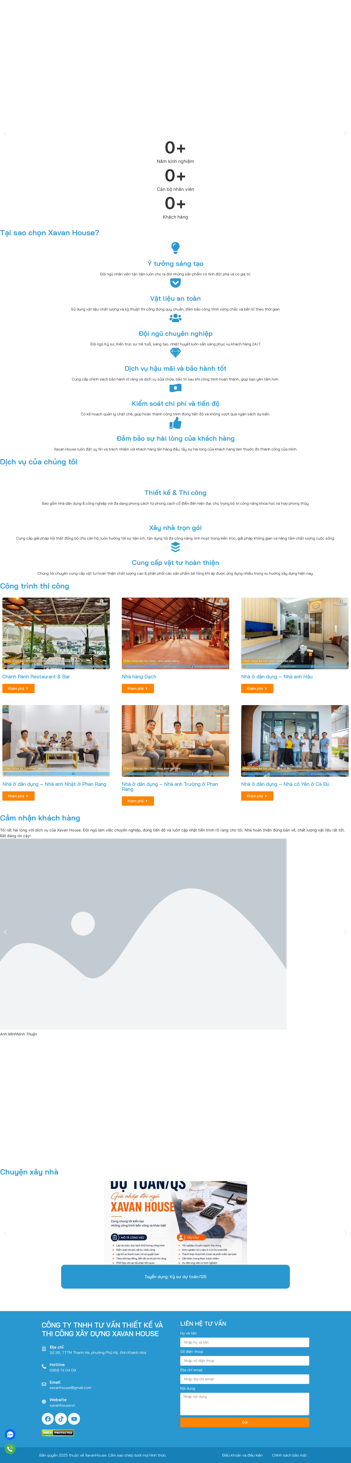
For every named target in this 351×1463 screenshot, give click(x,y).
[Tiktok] (61, 1419)
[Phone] (10, 1448)
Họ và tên (188, 1333)
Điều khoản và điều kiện (242, 1455)
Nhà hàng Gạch (139, 676)
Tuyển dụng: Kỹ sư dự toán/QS (175, 1276)
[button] (5, 134)
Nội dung (187, 1388)
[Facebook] (48, 1419)
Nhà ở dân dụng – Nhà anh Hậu (277, 676)
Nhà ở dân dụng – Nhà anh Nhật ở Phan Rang (54, 784)
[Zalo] (10, 1434)
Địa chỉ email (191, 1370)
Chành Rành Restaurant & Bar (36, 676)
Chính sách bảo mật (289, 1455)
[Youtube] (74, 1419)
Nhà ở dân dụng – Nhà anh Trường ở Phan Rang (170, 786)
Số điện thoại (191, 1352)
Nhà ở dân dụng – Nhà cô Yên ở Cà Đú (285, 784)
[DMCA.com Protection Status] (58, 1434)
